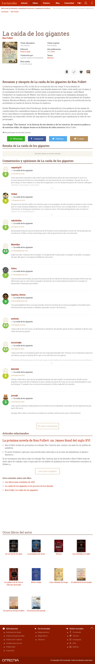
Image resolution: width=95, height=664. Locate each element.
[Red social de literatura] (9, 3)
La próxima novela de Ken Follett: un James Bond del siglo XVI (46, 440)
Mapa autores (43, 632)
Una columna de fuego (58, 582)
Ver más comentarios (47, 426)
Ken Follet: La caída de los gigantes (21, 490)
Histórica (50, 58)
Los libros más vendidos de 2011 (20, 482)
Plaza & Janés (25, 52)
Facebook (76, 632)
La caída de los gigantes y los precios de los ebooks (29, 486)
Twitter (75, 636)
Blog (57, 3)
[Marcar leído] (74, 72)
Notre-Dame (36, 582)
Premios (46, 3)
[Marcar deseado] (81, 72)
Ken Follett (15, 12)
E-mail (80, 138)
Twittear (60, 138)
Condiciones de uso (14, 643)
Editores (41, 639)
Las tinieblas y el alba (81, 554)
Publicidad (10, 647)
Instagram (76, 639)
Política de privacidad (15, 636)
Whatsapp (18, 138)
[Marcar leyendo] (67, 72)
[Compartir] (79, 3)
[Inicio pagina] (92, 628)
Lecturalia (4, 12)
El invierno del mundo (36, 610)
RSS (74, 643)
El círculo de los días (13, 554)
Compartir (38, 138)
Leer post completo (47, 471)
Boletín (75, 647)
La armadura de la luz (36, 554)
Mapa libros (43, 636)
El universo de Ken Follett (13, 610)
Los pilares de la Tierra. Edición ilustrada (13, 583)
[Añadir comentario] (88, 72)
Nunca (59, 554)
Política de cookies (14, 639)
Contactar (10, 650)
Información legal (13, 632)
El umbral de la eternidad (81, 582)
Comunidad (69, 3)
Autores (24, 3)
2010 (53, 52)
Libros (35, 3)
